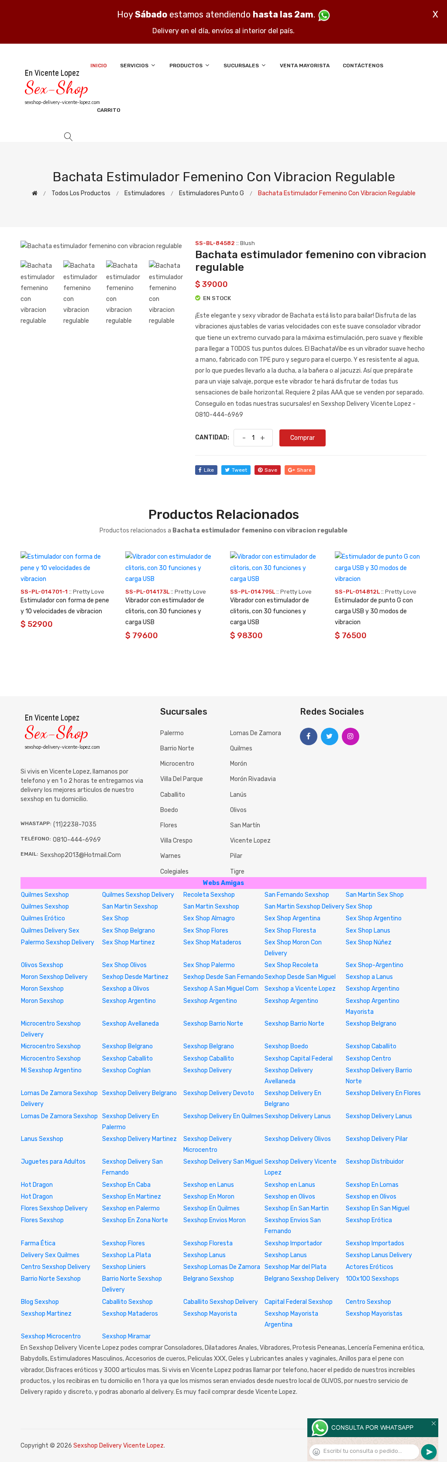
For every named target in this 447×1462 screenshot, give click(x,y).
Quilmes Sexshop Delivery (138, 895)
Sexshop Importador (293, 1243)
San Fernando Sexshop (297, 895)
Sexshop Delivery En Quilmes (223, 1116)
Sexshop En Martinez (131, 1196)
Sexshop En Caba (126, 1185)
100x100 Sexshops (372, 1278)
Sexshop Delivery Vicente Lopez (118, 1445)
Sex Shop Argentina (292, 918)
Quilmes (241, 748)
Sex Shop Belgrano (128, 930)
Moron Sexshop (42, 988)
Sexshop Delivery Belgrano (139, 1093)
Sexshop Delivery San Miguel (223, 1161)
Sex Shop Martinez (128, 942)
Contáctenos (363, 65)
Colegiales (174, 871)
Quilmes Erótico (43, 918)
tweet (239, 470)
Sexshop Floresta (208, 1243)
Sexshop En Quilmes (211, 1208)
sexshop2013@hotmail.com (80, 855)
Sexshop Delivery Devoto (218, 1093)
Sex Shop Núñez (369, 942)
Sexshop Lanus (204, 1255)
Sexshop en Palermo (131, 1208)
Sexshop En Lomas (372, 1185)
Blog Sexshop (40, 1302)
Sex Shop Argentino (374, 918)
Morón (238, 763)
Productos (186, 65)
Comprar (302, 438)
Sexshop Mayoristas (374, 1313)
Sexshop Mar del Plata (296, 1267)
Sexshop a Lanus (369, 977)
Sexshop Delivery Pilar (377, 1139)
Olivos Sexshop (42, 965)
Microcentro (177, 763)
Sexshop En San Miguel (377, 1208)
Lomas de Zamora (255, 733)
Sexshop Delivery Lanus (298, 1116)
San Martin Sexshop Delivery (304, 906)
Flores (168, 825)
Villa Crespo (176, 840)
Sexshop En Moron (208, 1196)
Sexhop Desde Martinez (135, 977)
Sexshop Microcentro (51, 1336)
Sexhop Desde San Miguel (300, 977)
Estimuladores (144, 193)
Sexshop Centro (368, 1058)
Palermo (172, 733)
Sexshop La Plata (126, 1255)
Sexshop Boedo (286, 1046)
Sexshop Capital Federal (299, 1058)
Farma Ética (38, 1243)
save (271, 470)
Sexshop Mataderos (130, 1313)
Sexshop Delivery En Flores (383, 1093)
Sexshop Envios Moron (214, 1220)
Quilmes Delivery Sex (50, 930)
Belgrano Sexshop (208, 1278)
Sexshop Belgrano (371, 1023)
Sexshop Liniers (124, 1267)
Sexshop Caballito (371, 1046)
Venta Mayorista (305, 65)
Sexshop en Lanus (208, 1185)
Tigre (237, 871)
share (304, 470)
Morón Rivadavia (253, 779)
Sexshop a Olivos (125, 988)
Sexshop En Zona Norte (135, 1220)
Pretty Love (88, 591)
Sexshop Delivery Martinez (139, 1139)
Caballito (172, 794)
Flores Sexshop (42, 1220)
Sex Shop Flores (205, 930)
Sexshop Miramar (126, 1336)
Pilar (236, 856)
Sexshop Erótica (369, 1220)
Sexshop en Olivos (290, 1196)
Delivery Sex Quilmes (50, 1255)
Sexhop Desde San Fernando (223, 977)
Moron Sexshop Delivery (54, 977)
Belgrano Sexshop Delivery (302, 1278)
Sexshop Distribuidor (375, 1161)
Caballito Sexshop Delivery (220, 1302)
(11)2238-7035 (74, 824)
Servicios (135, 65)
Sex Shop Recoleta (291, 965)
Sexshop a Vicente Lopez (300, 988)
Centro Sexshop (368, 1302)
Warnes (170, 856)
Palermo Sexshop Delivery (57, 942)
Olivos (238, 810)
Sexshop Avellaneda (130, 1023)
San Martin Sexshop (130, 906)
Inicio (98, 65)
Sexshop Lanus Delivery (379, 1255)
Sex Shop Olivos (124, 965)
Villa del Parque (181, 779)
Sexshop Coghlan (126, 1070)
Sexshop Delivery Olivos (298, 1139)
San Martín (245, 825)
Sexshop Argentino (372, 988)
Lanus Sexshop (42, 1139)
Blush (247, 243)
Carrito (108, 110)
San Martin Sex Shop (375, 895)
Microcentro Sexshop (51, 1046)
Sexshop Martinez (46, 1313)
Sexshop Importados (375, 1243)
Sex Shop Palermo (209, 965)
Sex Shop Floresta (290, 930)
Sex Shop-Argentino (374, 965)
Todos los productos (81, 193)
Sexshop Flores (123, 1243)
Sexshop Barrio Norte (213, 1023)
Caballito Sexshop (127, 1302)
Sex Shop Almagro (209, 918)
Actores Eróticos (369, 1267)
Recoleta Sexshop (209, 895)
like (209, 470)
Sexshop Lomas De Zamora (221, 1267)
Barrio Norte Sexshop (51, 1278)
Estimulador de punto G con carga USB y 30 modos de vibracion (374, 611)
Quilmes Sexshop (45, 895)
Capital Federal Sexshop (299, 1302)
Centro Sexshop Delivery (55, 1267)
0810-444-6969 (77, 839)
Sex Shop (359, 906)
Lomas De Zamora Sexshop (59, 1116)
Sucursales (242, 65)
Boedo (169, 810)
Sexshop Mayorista (210, 1313)
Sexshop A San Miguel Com (220, 988)
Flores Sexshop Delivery (54, 1208)
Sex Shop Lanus (368, 930)
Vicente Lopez (250, 840)
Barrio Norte (177, 748)
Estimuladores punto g (211, 193)
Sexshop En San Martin (297, 1208)
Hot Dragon (37, 1185)
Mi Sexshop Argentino (51, 1070)
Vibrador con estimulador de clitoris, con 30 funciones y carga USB (164, 611)
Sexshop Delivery (207, 1070)
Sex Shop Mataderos (212, 942)
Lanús (238, 794)
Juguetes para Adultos (53, 1161)
